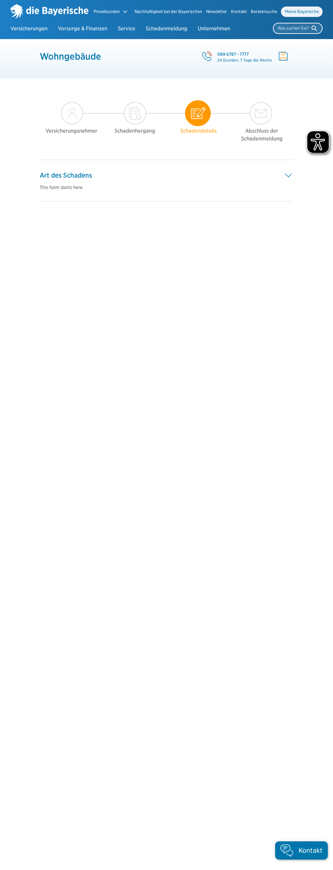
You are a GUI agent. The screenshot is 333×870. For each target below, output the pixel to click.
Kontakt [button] (239, 11)
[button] (111, 11)
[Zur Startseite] (49, 12)
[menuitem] (168, 11)
